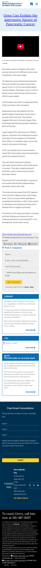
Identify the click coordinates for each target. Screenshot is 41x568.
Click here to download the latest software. (23, 549)
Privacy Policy (21, 553)
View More (29, 330)
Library (8, 296)
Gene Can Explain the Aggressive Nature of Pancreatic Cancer (20, 19)
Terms (32, 287)
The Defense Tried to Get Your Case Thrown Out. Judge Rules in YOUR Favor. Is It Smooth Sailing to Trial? (19, 304)
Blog (7, 355)
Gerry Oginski (7, 234)
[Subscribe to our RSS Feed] (19, 358)
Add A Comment (13, 282)
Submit (20, 460)
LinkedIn (23, 244)
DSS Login (14, 565)
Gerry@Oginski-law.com (22, 234)
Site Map (6, 565)
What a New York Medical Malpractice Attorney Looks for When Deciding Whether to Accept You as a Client (20, 323)
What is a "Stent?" (11, 343)
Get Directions (20, 498)
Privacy (26, 287)
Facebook (9, 244)
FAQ (6, 338)
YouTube (33, 244)
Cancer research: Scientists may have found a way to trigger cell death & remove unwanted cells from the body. (20, 365)
